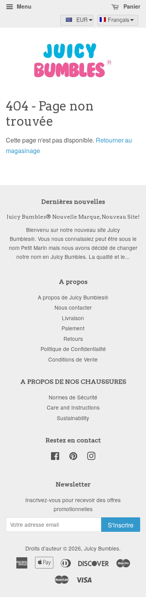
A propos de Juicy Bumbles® (73, 297)
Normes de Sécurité (73, 397)
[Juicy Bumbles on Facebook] (55, 457)
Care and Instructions (73, 407)
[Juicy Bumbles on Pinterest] (73, 457)
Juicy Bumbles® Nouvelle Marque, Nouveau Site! (73, 217)
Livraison (73, 318)
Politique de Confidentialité (73, 349)
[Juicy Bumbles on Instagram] (91, 457)
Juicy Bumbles (101, 548)
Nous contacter (73, 307)
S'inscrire (121, 524)
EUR (82, 19)
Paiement (73, 328)
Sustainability (73, 418)
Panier (131, 6)
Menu (23, 6)
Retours (73, 338)
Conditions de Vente (73, 359)
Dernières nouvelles (73, 201)
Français (118, 19)
